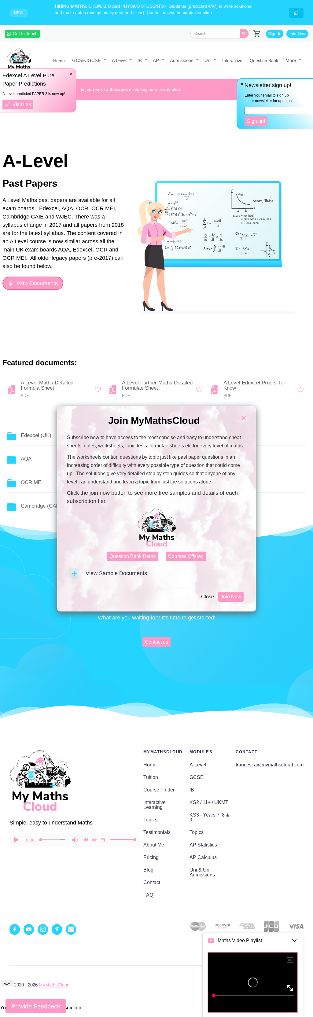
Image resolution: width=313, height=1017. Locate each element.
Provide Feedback (35, 1006)
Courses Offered (186, 556)
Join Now (231, 596)
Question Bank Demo (132, 556)
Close (207, 596)
